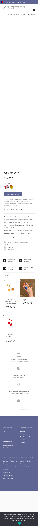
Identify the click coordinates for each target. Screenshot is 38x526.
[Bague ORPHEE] (27, 288)
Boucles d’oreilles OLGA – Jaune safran (10, 302)
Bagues (22, 440)
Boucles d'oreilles (26, 437)
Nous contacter (8, 478)
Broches (22, 442)
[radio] (7, 187)
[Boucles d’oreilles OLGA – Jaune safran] (10, 288)
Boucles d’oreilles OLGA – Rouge (10, 336)
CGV (21, 469)
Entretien (6, 448)
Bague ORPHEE (27, 300)
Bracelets (23, 434)
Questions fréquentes (10, 461)
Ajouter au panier (13, 194)
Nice (4, 437)
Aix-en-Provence (8, 434)
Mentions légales (25, 461)
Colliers (22, 431)
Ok (19, 523)
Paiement (6, 464)
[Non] (36, 519)
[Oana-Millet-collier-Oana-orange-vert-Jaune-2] (19, 92)
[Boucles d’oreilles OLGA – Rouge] (10, 322)
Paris (4, 431)
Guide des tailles (10, 238)
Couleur (7, 183)
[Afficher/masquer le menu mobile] (34, 10)
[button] (13, 209)
